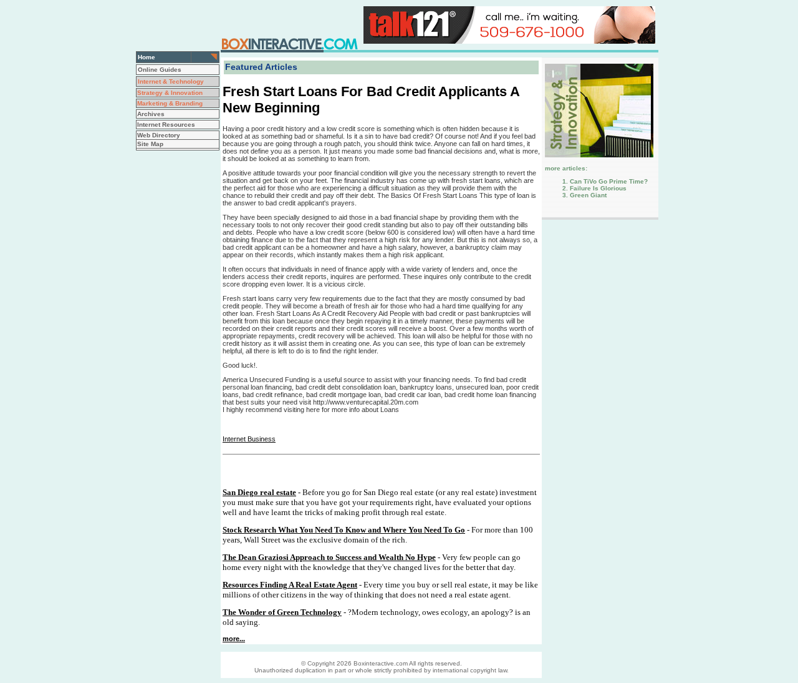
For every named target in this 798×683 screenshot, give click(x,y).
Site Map (150, 143)
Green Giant (588, 195)
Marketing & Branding (170, 103)
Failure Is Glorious (598, 188)
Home (146, 57)
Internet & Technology (171, 81)
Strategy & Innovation (170, 92)
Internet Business (249, 439)
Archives (151, 114)
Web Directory (158, 135)
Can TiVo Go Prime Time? (609, 181)
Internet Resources (166, 124)
